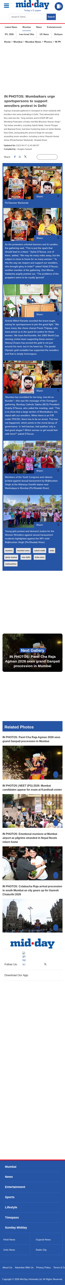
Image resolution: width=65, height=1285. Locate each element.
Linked (32, 157)
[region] (33, 70)
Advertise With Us (24, 1267)
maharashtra (10, 564)
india (52, 551)
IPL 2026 (9, 34)
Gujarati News (43, 1239)
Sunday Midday (16, 1227)
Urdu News (9, 1249)
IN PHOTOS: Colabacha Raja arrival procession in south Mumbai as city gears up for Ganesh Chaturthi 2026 (32, 890)
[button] (9, 6)
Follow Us (49, 157)
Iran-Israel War (26, 34)
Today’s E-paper (32, 10)
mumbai (8, 551)
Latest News (11, 27)
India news (39, 557)
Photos (48, 41)
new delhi (26, 557)
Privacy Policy (43, 1267)
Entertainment (54, 27)
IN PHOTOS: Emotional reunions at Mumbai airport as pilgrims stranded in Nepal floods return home (29, 838)
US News (44, 34)
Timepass (12, 1217)
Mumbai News (33, 41)
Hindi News (9, 1239)
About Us (7, 1267)
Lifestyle (11, 1207)
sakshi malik (39, 551)
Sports (9, 1197)
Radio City (41, 1249)
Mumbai (26, 27)
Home (7, 41)
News (39, 27)
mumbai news (23, 551)
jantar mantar (11, 557)
